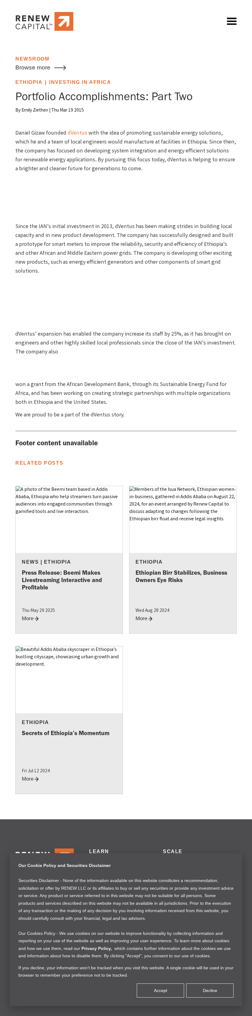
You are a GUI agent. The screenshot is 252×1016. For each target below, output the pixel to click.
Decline (210, 990)
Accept (160, 990)
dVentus (77, 133)
